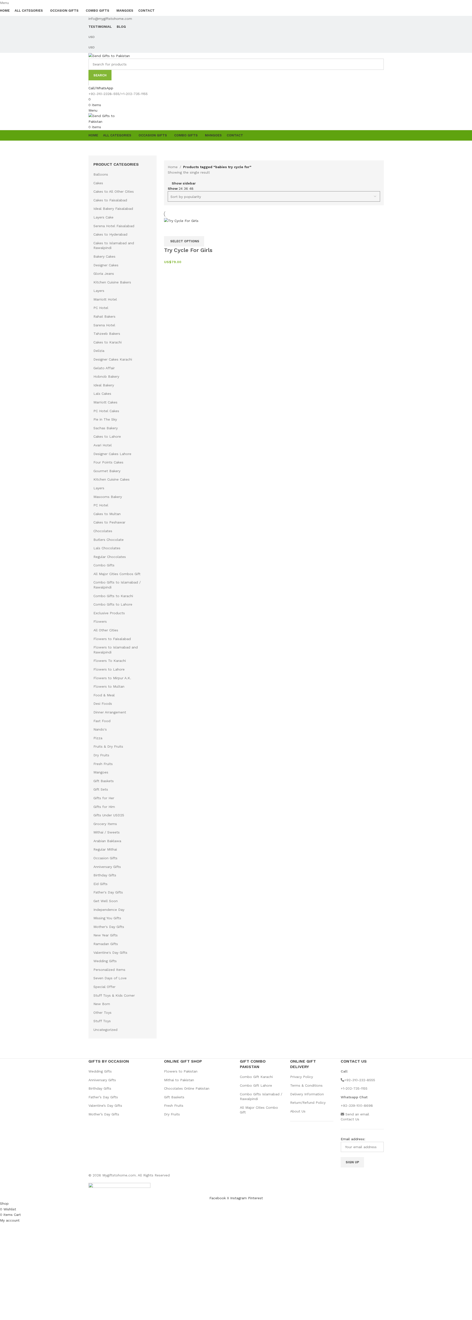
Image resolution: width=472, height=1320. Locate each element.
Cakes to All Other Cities (113, 191)
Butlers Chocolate (108, 540)
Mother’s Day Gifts (103, 1114)
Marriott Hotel (105, 299)
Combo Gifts (103, 565)
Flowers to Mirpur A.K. (112, 678)
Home (173, 167)
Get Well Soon (105, 901)
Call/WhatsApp (100, 88)
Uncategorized (105, 1030)
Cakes (98, 183)
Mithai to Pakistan (179, 1080)
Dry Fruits (101, 755)
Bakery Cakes (104, 256)
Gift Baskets (103, 781)
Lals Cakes (102, 394)
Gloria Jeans (103, 274)
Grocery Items (105, 824)
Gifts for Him (104, 807)
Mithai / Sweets (106, 832)
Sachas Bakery (105, 428)
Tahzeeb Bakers (106, 334)
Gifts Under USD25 (108, 815)
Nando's (100, 729)
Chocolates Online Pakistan (186, 1088)
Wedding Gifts (105, 961)
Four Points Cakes (108, 462)
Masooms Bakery (107, 497)
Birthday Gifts (104, 875)
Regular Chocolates (109, 557)
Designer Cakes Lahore (112, 454)
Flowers (100, 621)
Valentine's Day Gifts (110, 952)
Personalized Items (109, 970)
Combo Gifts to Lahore (112, 604)
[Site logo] (109, 56)
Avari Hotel (102, 445)
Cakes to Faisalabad (110, 200)
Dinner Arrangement (109, 712)
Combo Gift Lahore (256, 1085)
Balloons (100, 174)
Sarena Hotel (104, 325)
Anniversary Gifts (107, 867)
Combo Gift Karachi (256, 1077)
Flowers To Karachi (109, 661)
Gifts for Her (103, 798)
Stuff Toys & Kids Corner (114, 995)
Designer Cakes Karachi (112, 359)
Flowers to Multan (108, 686)
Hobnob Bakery (106, 376)
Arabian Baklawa (107, 841)
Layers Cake (103, 217)
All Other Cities (105, 630)
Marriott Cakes (105, 402)
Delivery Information (307, 1094)
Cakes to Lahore (107, 436)
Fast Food (102, 721)
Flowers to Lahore (109, 669)
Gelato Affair (104, 368)
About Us (297, 1111)
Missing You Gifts (107, 918)
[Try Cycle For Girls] (181, 220)
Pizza (97, 738)
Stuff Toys (102, 1021)
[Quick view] (170, 230)
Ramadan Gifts (105, 944)
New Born (101, 1004)
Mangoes (100, 772)
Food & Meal (104, 695)
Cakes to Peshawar (109, 522)
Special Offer (104, 987)
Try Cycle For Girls (188, 250)
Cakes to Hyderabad (110, 234)
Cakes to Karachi (107, 342)
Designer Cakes (105, 265)
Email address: (353, 1139)
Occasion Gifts (105, 858)
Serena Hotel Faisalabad (113, 226)
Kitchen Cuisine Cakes (111, 479)
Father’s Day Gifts (103, 1097)
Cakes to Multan (107, 514)
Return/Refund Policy (308, 1103)
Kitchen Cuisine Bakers (112, 282)
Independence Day (108, 910)
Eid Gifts (100, 884)
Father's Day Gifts (108, 892)
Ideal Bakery (103, 385)
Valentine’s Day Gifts (105, 1105)
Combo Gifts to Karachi (113, 596)
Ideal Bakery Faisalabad (113, 209)
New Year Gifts (105, 935)
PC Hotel (100, 308)
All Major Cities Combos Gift (116, 574)
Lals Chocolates (106, 548)
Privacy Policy (301, 1077)
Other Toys (102, 1012)
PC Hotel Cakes (106, 411)
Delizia (98, 351)
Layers (98, 291)
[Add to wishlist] (184, 230)
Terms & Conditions (306, 1085)
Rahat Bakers (104, 316)
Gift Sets (100, 789)
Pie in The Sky (105, 419)
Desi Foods (102, 704)
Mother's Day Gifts (108, 927)
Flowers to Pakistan (180, 1071)
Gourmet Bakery (106, 471)
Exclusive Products (109, 613)
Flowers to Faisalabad (112, 639)
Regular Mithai (105, 849)
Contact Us (350, 1119)
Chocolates (102, 531)
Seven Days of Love (110, 978)
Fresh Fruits (103, 764)
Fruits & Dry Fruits (108, 746)
